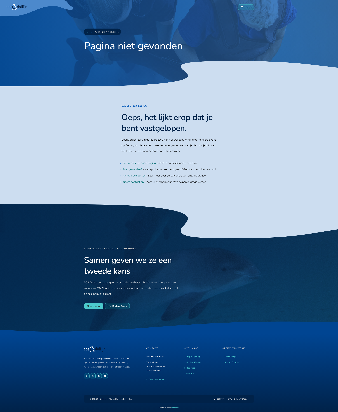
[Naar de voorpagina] (16, 7)
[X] (99, 376)
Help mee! (190, 368)
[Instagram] (93, 376)
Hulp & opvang (193, 356)
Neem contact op (133, 181)
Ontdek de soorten (134, 175)
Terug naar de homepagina (139, 163)
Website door (169, 407)
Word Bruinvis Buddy (117, 306)
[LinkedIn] (105, 376)
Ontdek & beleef (193, 362)
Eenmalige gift (230, 356)
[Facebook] (87, 376)
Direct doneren (93, 306)
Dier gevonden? (132, 169)
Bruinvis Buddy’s (231, 362)
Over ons (190, 373)
